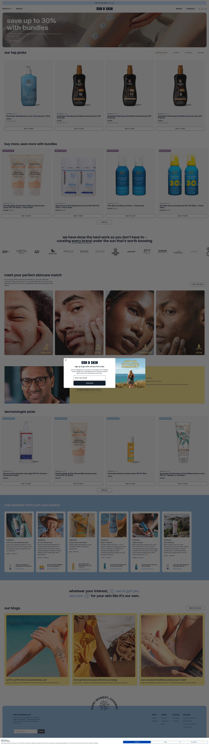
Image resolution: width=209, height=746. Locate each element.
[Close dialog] (65, 360)
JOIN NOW (89, 383)
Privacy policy (4, 739)
